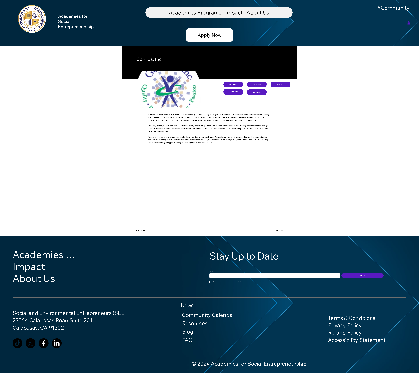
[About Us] (73, 278)
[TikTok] (17, 343)
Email (212, 271)
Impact (29, 266)
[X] (30, 343)
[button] (408, 22)
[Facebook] (44, 343)
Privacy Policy (345, 325)
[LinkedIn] (57, 343)
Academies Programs (44, 254)
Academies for (73, 16)
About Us (34, 278)
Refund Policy (345, 332)
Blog (187, 331)
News (187, 305)
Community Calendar (208, 315)
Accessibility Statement (357, 340)
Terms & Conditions (351, 318)
